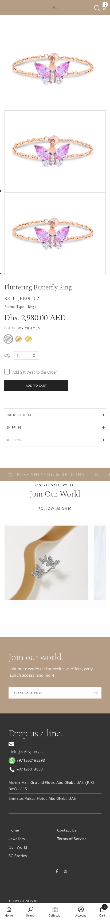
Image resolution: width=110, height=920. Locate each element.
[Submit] (96, 693)
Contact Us (66, 830)
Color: (22, 328)
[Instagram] (66, 871)
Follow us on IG (55, 508)
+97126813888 (29, 769)
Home (14, 830)
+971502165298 (30, 760)
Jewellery (17, 838)
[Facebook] (57, 871)
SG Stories (18, 855)
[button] (46, 563)
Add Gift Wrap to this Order (34, 372)
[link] (31, 911)
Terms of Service (72, 838)
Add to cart (36, 385)
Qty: (8, 355)
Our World (18, 847)
